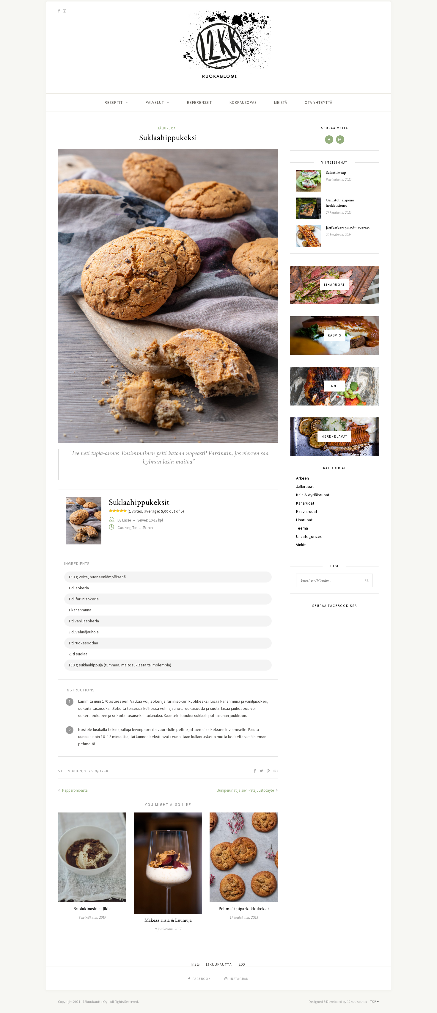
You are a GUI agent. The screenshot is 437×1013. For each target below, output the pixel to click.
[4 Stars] (121, 511)
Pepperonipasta (74, 790)
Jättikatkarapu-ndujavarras (348, 228)
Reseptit (114, 102)
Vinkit (301, 544)
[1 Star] (110, 511)
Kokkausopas (243, 102)
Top (373, 1001)
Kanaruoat (305, 503)
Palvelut (155, 102)
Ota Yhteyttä (318, 102)
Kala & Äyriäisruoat (312, 494)
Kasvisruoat (306, 511)
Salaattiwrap (336, 172)
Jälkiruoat (167, 128)
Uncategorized (309, 536)
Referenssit (199, 102)
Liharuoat (304, 519)
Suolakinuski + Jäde (92, 909)
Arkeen (302, 478)
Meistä (280, 102)
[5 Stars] (125, 511)
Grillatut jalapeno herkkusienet (340, 203)
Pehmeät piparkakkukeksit (243, 909)
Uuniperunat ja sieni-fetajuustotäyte (246, 790)
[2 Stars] (114, 511)
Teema (302, 528)
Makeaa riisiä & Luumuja (168, 920)
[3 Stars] (118, 511)
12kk (104, 771)
